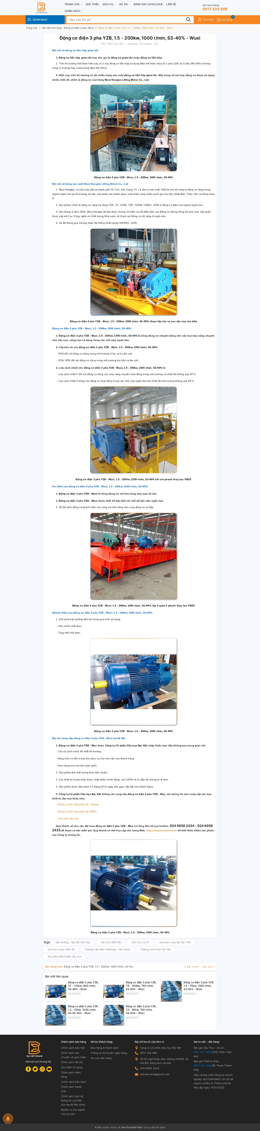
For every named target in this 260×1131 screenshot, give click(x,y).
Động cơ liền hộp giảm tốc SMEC (77, 811)
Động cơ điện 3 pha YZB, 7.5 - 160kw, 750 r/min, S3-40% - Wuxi (141, 986)
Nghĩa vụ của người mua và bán (73, 1111)
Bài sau (208, 966)
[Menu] (29, 19)
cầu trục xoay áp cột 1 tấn (175, 942)
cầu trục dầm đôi (111, 942)
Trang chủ (72, 4)
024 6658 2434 (149, 1068)
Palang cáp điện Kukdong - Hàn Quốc (108, 949)
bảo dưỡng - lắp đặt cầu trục (73, 942)
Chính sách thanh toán (71, 1089)
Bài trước (193, 966)
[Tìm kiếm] (188, 19)
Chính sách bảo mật (73, 1047)
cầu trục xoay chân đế (61, 949)
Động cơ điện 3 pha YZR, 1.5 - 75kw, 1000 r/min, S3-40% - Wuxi (199, 986)
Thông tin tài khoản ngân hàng (109, 1052)
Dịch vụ (108, 4)
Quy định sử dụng (71, 1067)
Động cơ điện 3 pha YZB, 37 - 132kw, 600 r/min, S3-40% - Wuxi (83, 986)
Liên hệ (171, 4)
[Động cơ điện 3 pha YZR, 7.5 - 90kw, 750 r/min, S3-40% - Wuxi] (113, 1015)
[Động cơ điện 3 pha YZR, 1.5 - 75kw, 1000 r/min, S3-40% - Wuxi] (171, 991)
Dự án (123, 4)
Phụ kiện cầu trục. (68, 818)
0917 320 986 (215, 7)
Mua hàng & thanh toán (104, 1047)
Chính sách (73, 10)
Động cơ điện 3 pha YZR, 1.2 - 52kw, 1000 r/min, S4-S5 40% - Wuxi (83, 1009)
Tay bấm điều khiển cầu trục (65, 956)
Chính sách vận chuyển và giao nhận (73, 1055)
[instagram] (42, 1069)
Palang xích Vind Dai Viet (156, 949)
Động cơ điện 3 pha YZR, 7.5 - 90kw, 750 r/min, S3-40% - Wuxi (141, 1009)
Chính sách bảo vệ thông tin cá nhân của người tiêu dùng (73, 1100)
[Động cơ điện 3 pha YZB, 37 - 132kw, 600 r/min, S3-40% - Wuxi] (55, 991)
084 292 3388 (203, 1052)
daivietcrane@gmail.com (155, 1074)
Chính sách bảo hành (73, 1081)
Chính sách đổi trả (72, 1062)
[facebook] (28, 1069)
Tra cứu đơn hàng (101, 1058)
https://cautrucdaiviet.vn (161, 830)
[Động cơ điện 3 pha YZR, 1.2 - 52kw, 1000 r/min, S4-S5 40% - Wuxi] (55, 1015)
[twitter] (35, 1069)
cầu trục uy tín (140, 942)
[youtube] (49, 1069)
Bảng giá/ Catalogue (148, 4)
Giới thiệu (92, 4)
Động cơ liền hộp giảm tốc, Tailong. (78, 804)
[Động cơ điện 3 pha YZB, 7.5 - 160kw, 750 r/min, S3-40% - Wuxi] (113, 991)
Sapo (162, 1127)
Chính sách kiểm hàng (71, 1074)
